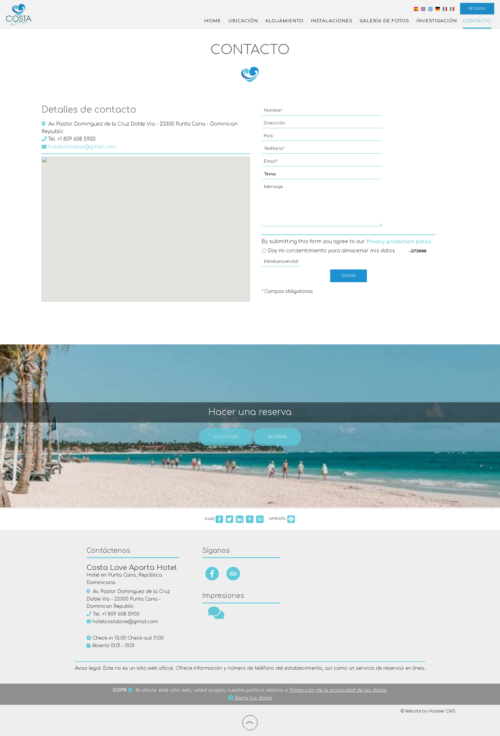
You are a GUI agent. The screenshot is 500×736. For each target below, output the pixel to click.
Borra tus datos (253, 698)
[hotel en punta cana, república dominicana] (19, 14)
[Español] (416, 8)
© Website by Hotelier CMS (427, 711)
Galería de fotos (384, 21)
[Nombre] (322, 112)
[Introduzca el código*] (281, 263)
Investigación (436, 21)
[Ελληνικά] (430, 8)
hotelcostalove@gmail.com (81, 147)
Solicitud (225, 437)
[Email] (322, 163)
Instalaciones (331, 21)
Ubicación (243, 21)
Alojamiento (284, 21)
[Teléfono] (322, 150)
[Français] (445, 8)
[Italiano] (452, 8)
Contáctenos (108, 550)
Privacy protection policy (398, 241)
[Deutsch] (437, 8)
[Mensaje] (322, 207)
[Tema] (322, 175)
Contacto (477, 21)
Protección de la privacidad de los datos (338, 690)
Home (212, 21)
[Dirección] (322, 124)
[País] (322, 137)
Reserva (477, 9)
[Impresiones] (216, 616)
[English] (423, 8)
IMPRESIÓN (277, 518)
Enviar (348, 276)
